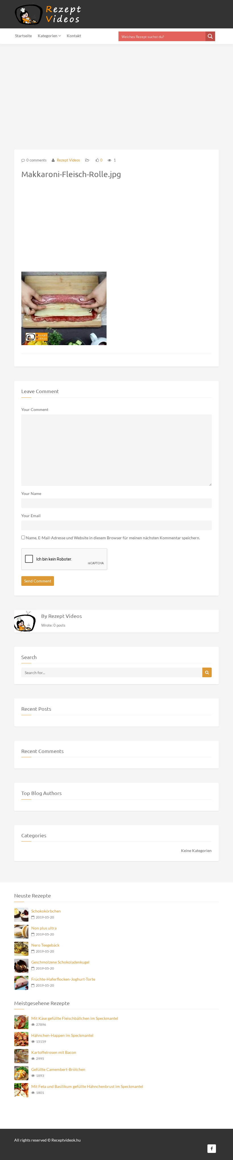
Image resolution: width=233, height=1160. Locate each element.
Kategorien (48, 35)
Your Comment (34, 409)
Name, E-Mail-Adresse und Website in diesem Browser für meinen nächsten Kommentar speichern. (113, 537)
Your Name (31, 493)
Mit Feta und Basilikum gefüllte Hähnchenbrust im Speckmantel (87, 1086)
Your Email (31, 515)
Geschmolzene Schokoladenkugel (60, 962)
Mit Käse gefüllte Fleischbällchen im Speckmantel (74, 1018)
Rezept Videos (68, 160)
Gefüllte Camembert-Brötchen (58, 1069)
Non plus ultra (44, 928)
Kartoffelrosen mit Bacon (53, 1052)
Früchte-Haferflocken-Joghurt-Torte (63, 979)
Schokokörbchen (46, 911)
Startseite (23, 35)
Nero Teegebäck (45, 945)
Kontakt (74, 35)
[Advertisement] (116, 93)
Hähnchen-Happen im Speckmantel (62, 1035)
